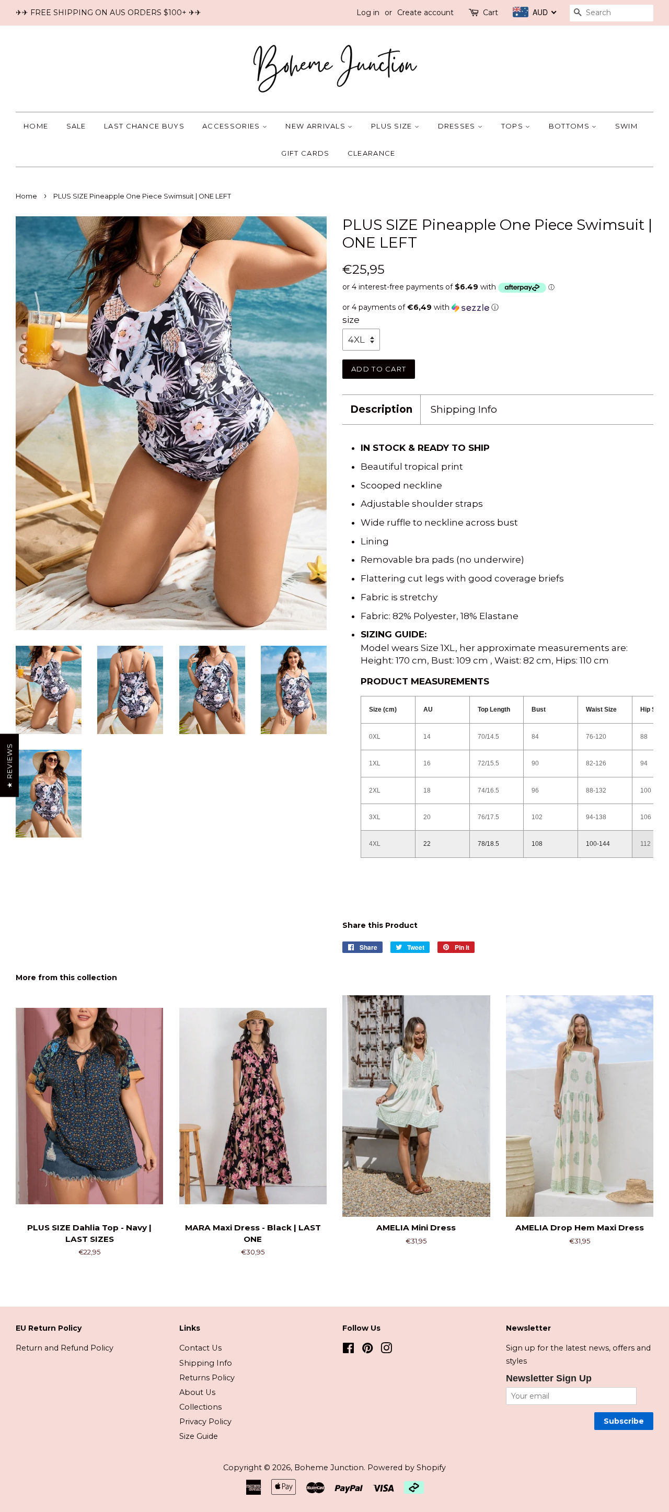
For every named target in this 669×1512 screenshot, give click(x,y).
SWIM (626, 126)
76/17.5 (488, 817)
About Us (197, 1392)
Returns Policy (207, 1377)
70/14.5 (488, 736)
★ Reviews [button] (9, 765)
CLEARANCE (372, 153)
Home (36, 126)
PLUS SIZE (392, 126)
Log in (367, 12)
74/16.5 (488, 790)
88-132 (596, 790)
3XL (374, 817)
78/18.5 (488, 843)
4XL (374, 843)
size (351, 320)
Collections (200, 1407)
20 (427, 817)
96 (535, 790)
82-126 (596, 763)
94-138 (596, 817)
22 (427, 843)
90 (535, 763)
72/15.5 (488, 763)
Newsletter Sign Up (549, 1378)
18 (427, 790)
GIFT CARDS (305, 153)
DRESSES (458, 126)
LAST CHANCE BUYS (144, 126)
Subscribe (624, 1421)
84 (535, 736)
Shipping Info (464, 409)
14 (427, 736)
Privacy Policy (205, 1421)
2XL (374, 790)
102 (537, 817)
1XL (374, 763)
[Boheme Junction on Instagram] (386, 1350)
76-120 (596, 736)
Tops (513, 126)
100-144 (598, 843)
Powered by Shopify (406, 1467)
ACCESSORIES (232, 126)
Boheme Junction (329, 1467)
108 (537, 843)
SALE (76, 126)
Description (381, 409)
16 (427, 763)
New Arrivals (316, 126)
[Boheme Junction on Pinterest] (367, 1350)
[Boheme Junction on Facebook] (348, 1350)
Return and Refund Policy (64, 1348)
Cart (490, 12)
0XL (374, 736)
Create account (425, 12)
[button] (497, 307)
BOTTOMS (570, 126)
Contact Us (200, 1348)
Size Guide (198, 1436)
